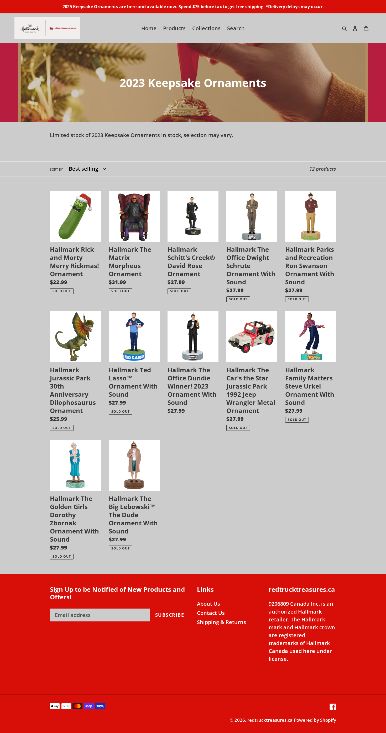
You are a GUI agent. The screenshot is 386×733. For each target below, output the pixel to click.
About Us (208, 603)
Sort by (56, 169)
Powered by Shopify (315, 720)
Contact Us (211, 612)
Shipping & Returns (221, 622)
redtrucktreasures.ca (270, 720)
